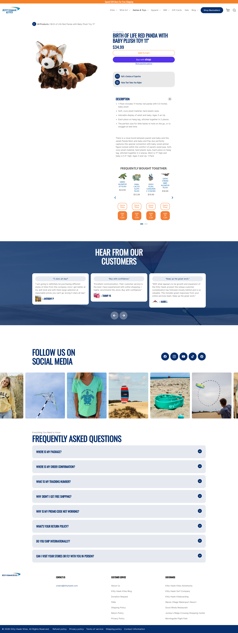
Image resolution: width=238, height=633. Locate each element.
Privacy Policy (117, 618)
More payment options (143, 63)
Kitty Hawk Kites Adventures (178, 586)
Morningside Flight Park (176, 618)
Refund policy (60, 629)
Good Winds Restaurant (176, 608)
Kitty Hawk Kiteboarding (177, 597)
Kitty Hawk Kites (19, 629)
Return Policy (117, 613)
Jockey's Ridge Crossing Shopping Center (185, 613)
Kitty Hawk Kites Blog (121, 591)
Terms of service (94, 629)
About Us (115, 586)
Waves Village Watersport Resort (180, 602)
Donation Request (119, 597)
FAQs (113, 602)
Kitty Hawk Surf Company (177, 591)
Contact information (134, 629)
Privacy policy (76, 629)
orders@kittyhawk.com (67, 585)
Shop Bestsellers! (212, 10)
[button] (113, 10)
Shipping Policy (118, 608)
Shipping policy (114, 629)
